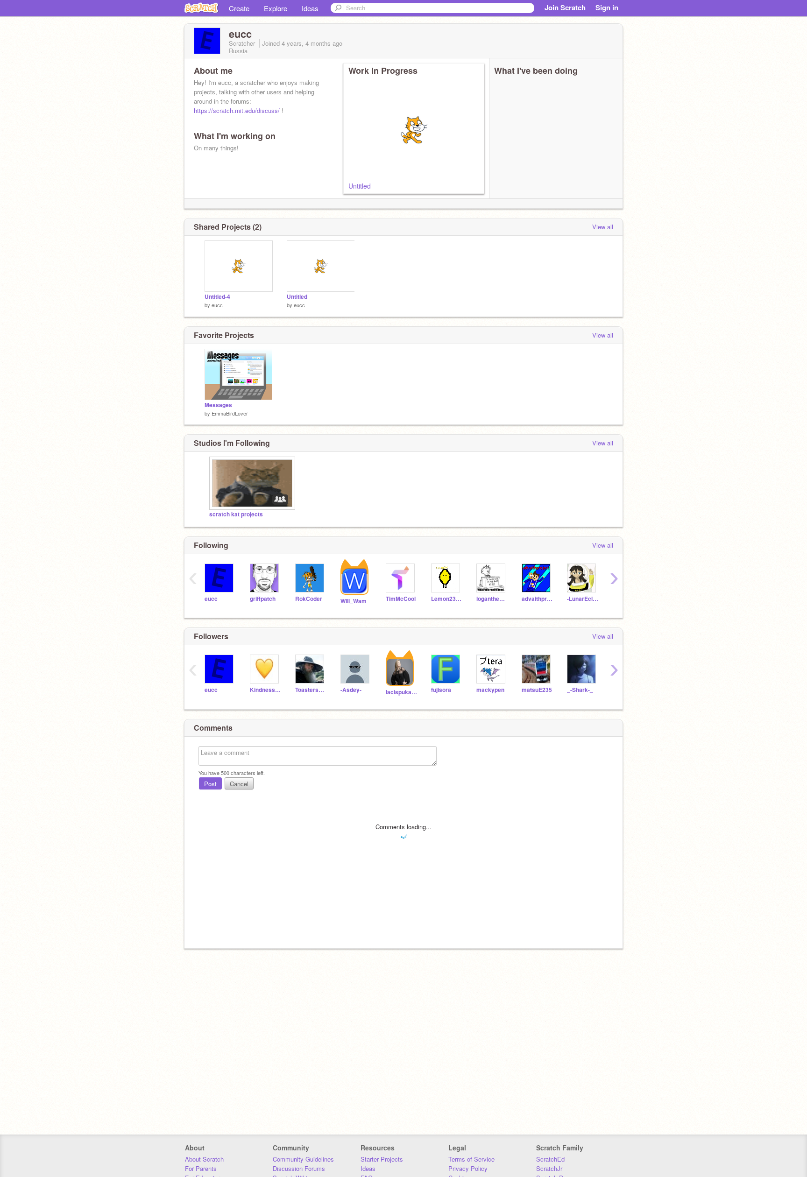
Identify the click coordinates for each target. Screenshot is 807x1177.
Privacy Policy (468, 1168)
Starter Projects (382, 1159)
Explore (275, 8)
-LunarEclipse (582, 599)
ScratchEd (550, 1159)
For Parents (201, 1168)
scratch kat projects (236, 514)
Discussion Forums (299, 1168)
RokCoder (308, 599)
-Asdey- (350, 690)
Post (210, 783)
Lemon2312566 (446, 599)
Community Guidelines (303, 1159)
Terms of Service (471, 1159)
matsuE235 (537, 690)
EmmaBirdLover (230, 413)
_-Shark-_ (580, 690)
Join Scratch (565, 7)
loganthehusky (492, 599)
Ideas (310, 8)
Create (239, 8)
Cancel (239, 783)
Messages (218, 405)
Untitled (359, 185)
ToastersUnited (310, 690)
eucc (217, 305)
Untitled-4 (217, 297)
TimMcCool (401, 599)
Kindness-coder (265, 690)
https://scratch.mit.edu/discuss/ (237, 110)
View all (602, 226)
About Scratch (204, 1159)
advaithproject (537, 599)
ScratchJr (549, 1168)
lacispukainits (401, 692)
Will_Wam (353, 601)
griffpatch (263, 599)
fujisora (441, 690)
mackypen (490, 690)
